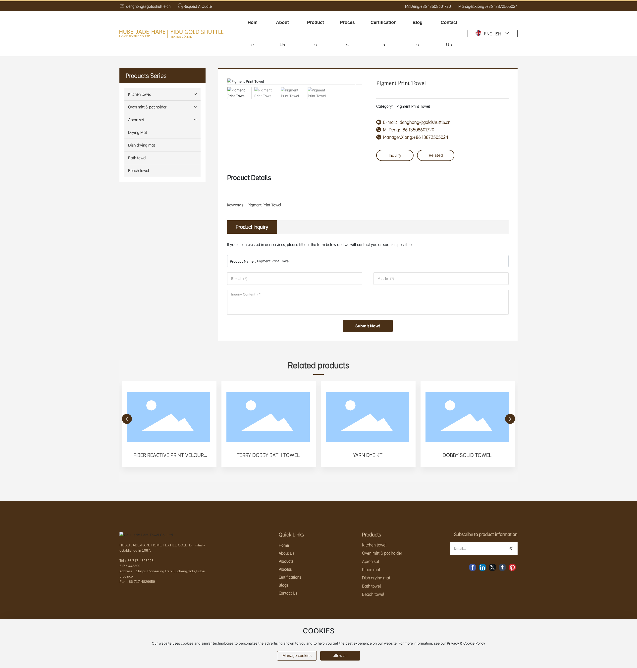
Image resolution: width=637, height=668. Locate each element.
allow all (340, 656)
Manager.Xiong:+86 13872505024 (415, 137)
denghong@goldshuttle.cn (147, 6)
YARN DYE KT (367, 455)
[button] (356, 80)
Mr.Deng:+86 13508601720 (428, 6)
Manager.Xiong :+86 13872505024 (488, 6)
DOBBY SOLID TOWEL (467, 455)
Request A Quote (198, 6)
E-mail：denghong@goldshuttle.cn (417, 122)
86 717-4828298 (140, 561)
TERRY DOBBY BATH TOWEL (268, 455)
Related (436, 155)
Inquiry (395, 155)
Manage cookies (297, 656)
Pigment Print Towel (413, 106)
